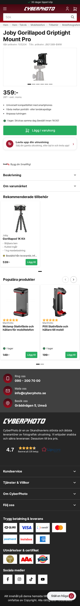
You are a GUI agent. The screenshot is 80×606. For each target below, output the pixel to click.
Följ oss (8, 505)
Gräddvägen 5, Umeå (31, 405)
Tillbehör (53, 24)
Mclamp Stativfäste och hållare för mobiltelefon (18, 328)
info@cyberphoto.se (30, 393)
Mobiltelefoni (38, 24)
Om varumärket (15, 186)
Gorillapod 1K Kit (14, 238)
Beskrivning (12, 175)
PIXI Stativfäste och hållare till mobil (55, 328)
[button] (32, 449)
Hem (5, 24)
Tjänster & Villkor (16, 482)
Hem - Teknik (19, 24)
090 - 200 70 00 (27, 381)
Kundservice (12, 471)
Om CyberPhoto (15, 494)
